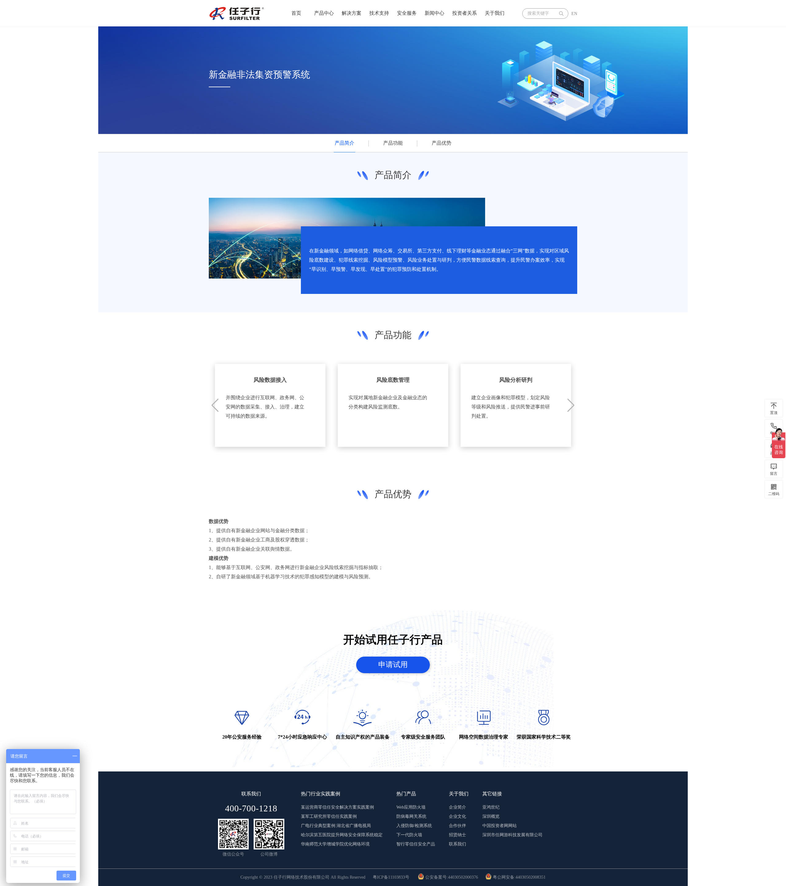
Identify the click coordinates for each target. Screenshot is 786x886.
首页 (296, 13)
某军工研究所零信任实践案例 (329, 816)
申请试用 (393, 665)
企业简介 (457, 807)
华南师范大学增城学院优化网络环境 (335, 844)
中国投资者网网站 (499, 825)
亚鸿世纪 (491, 807)
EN (574, 13)
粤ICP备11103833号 (391, 877)
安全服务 (407, 13)
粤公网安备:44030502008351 (519, 877)
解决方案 (351, 13)
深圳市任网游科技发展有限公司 (512, 835)
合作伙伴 (457, 825)
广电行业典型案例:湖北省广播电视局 (336, 825)
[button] (571, 405)
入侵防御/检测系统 (414, 825)
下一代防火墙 (409, 835)
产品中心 (324, 13)
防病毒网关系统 (411, 816)
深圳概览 (491, 816)
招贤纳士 (457, 835)
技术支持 (379, 13)
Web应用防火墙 (411, 807)
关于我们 (494, 13)
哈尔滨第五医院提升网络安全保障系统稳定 (342, 835)
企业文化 (457, 816)
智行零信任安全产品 (415, 844)
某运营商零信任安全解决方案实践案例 (337, 807)
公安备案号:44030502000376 (451, 877)
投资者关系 (464, 13)
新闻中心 (434, 13)
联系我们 (457, 844)
